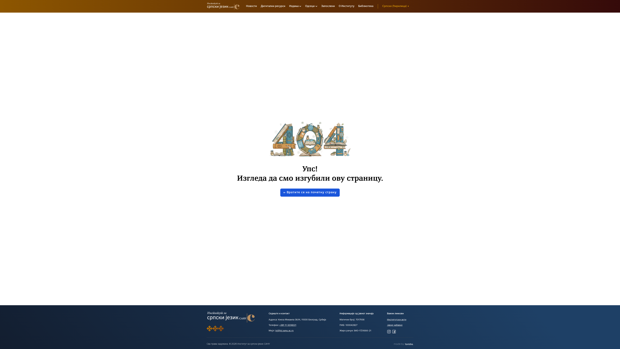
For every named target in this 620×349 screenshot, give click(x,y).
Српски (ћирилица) (395, 6)
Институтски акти (396, 320)
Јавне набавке (395, 325)
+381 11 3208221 (287, 325)
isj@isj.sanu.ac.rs (284, 331)
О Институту (346, 6)
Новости (251, 6)
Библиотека (365, 6)
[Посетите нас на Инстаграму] (389, 331)
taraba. (409, 344)
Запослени (328, 6)
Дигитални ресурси (273, 6)
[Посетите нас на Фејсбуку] (394, 331)
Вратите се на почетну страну (312, 192)
